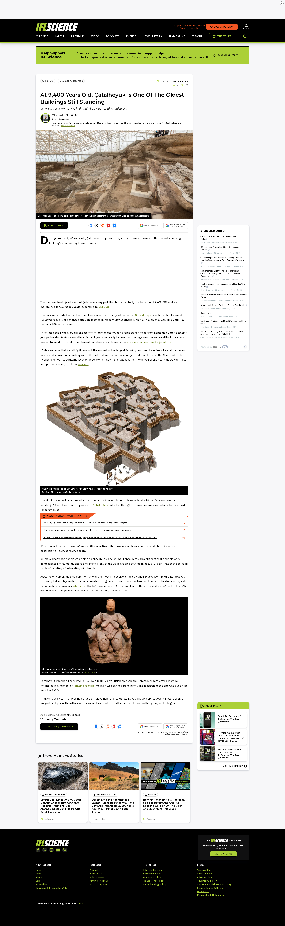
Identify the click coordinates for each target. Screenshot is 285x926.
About (39, 877)
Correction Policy (152, 873)
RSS (81, 903)
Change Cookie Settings (210, 887)
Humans (49, 81)
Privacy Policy (204, 877)
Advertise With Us (99, 880)
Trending (78, 36)
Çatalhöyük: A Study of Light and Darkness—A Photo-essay (223, 322)
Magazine (178, 36)
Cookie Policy (204, 873)
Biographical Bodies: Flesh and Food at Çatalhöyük (222, 305)
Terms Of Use (204, 870)
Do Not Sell (203, 891)
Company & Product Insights (51, 887)
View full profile (68, 125)
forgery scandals (84, 685)
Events (131, 36)
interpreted (80, 586)
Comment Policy (152, 877)
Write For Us (96, 873)
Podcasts (112, 36)
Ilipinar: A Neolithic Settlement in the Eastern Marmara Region (223, 296)
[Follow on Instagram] (51, 850)
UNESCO (103, 307)
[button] (245, 36)
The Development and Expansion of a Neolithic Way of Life (222, 285)
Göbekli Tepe (143, 315)
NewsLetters (152, 36)
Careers (40, 880)
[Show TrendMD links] (245, 346)
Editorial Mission (152, 870)
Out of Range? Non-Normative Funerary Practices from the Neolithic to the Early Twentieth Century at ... (223, 259)
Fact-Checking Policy (154, 884)
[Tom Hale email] (77, 115)
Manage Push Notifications (211, 895)
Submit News (97, 877)
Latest (59, 36)
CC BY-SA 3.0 (90, 672)
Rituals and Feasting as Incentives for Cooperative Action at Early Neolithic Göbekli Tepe (222, 332)
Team (38, 873)
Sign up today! (223, 853)
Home (39, 870)
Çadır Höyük (205, 313)
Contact (94, 870)
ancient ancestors (72, 81)
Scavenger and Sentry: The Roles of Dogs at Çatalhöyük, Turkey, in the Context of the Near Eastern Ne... (220, 273)
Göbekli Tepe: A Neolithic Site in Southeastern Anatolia (220, 248)
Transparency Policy (153, 880)
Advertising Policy (207, 880)
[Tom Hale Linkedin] (67, 115)
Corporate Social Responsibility (214, 884)
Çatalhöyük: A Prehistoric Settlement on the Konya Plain (222, 237)
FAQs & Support (98, 884)
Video (95, 36)
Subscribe (41, 884)
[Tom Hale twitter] (72, 115)
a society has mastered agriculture (149, 342)
